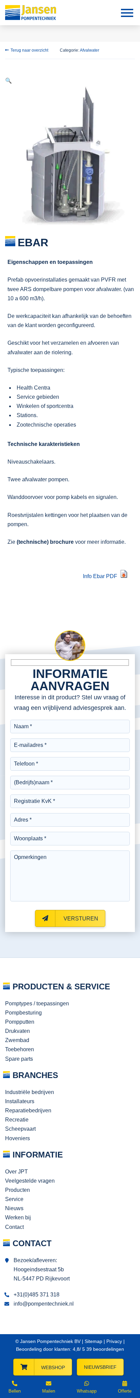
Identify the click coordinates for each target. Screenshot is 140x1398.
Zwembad (17, 1040)
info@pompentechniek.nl (44, 1304)
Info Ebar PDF (100, 576)
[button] (8, 81)
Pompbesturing (23, 1013)
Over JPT (16, 1172)
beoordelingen (104, 1349)
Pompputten (19, 1022)
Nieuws (14, 1208)
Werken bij (18, 1217)
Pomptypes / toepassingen (37, 1003)
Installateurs (19, 1101)
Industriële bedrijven (29, 1092)
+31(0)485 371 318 (36, 1294)
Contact (14, 1227)
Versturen (80, 918)
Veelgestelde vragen (30, 1181)
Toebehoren (19, 1049)
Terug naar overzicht (29, 50)
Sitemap (93, 1341)
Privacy (114, 1341)
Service (14, 1199)
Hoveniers (17, 1138)
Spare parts (19, 1059)
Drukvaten (17, 1031)
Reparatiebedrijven (28, 1110)
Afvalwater (89, 50)
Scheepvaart (20, 1129)
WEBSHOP (53, 1367)
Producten (17, 1190)
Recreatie (17, 1120)
